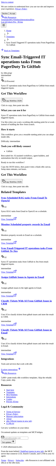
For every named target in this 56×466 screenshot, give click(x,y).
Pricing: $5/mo (12, 402)
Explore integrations (9, 369)
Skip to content (7, 2)
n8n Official (19, 421)
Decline (5, 14)
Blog (32, 20)
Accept (12, 14)
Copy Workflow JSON (13, 101)
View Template (7, 219)
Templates (5, 20)
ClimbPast (32, 451)
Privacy (11, 460)
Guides (9, 399)
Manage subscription (14, 416)
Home (8, 31)
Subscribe (20, 460)
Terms (3, 460)
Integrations (25, 20)
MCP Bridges (15, 20)
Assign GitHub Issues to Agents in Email (22, 277)
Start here (10, 390)
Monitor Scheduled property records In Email (25, 224)
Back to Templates (11, 51)
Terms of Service (13, 412)
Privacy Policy (21, 9)
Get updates (6, 442)
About (8, 419)
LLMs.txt (10, 423)
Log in (4, 22)
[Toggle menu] (3, 25)
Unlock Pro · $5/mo (15, 22)
